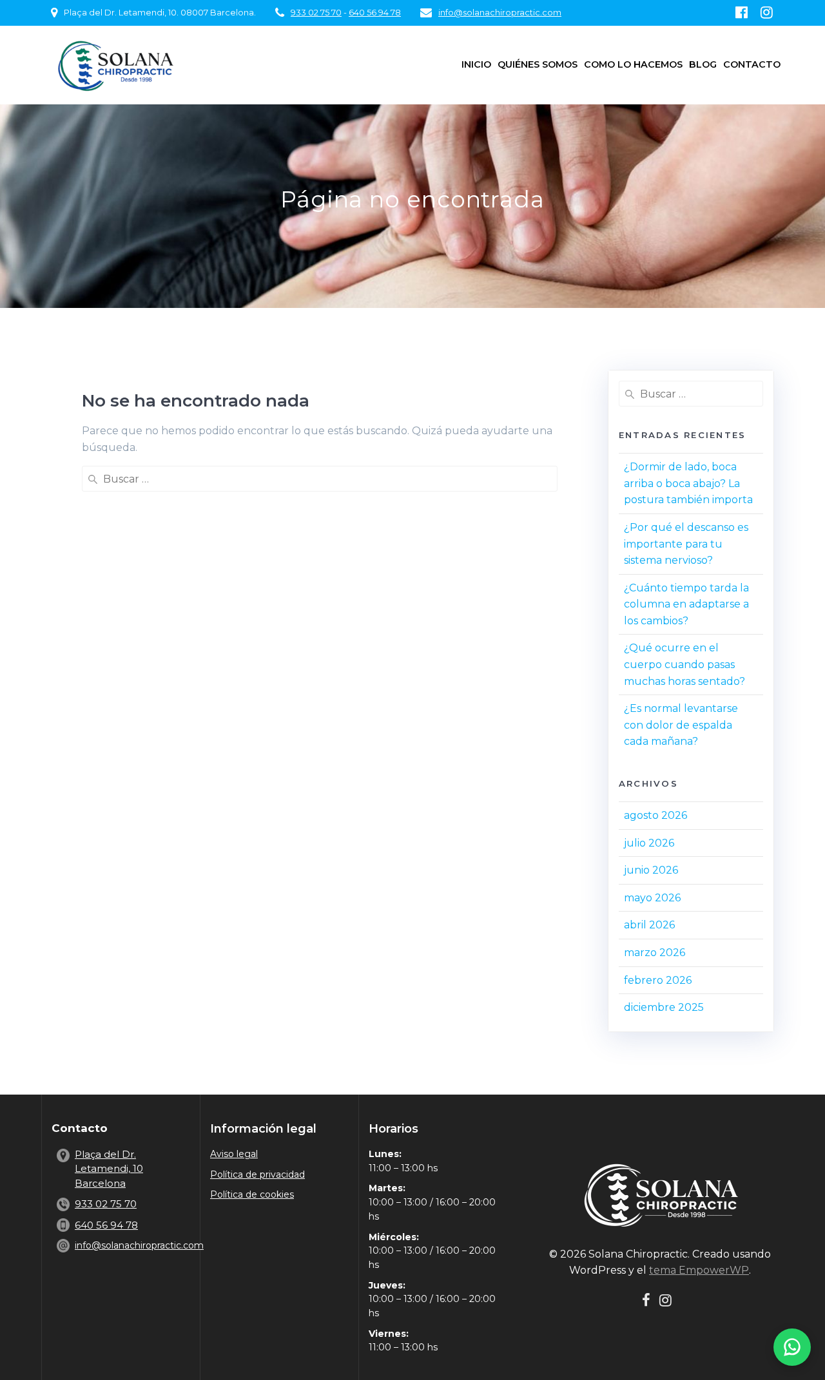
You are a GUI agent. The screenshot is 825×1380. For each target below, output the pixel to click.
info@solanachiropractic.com (499, 12)
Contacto (752, 64)
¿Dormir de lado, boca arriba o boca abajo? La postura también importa (688, 483)
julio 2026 (649, 843)
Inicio (476, 64)
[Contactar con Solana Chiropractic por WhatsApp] (792, 1347)
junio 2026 (651, 870)
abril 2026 (649, 925)
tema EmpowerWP (699, 1270)
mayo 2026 (652, 898)
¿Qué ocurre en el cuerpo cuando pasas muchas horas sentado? (684, 664)
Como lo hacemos (633, 64)
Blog (703, 64)
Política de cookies (252, 1194)
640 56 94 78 (375, 12)
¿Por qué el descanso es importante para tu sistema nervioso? (686, 543)
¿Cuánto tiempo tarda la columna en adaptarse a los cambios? (686, 604)
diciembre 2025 (664, 1007)
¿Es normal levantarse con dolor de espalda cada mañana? (681, 724)
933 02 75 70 (316, 12)
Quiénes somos (538, 64)
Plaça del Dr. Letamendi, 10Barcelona (109, 1168)
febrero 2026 (658, 980)
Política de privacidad (257, 1174)
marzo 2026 (654, 952)
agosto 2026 (655, 815)
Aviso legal (234, 1154)
